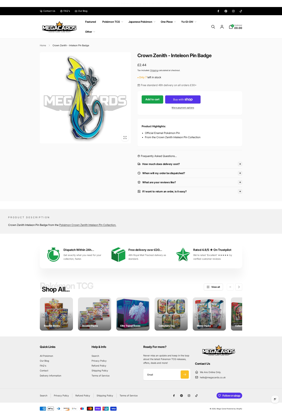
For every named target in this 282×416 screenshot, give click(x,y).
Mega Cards (221, 409)
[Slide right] (235, 3)
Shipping (154, 70)
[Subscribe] (185, 374)
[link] (47, 11)
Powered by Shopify (234, 409)
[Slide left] (46, 3)
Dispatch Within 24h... (78, 250)
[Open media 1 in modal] (85, 97)
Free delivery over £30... (145, 250)
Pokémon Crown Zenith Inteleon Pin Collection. (87, 225)
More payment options (183, 107)
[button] (112, 22)
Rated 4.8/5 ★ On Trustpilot (212, 250)
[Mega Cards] (218, 354)
